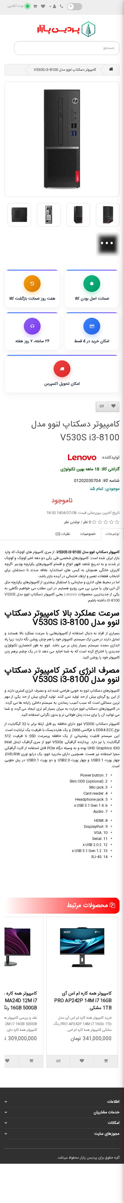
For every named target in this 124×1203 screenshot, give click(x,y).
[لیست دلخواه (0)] (43, 7)
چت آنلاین (15, 6)
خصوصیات (87, 534)
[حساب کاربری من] (52, 7)
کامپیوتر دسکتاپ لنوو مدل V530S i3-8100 (65, 70)
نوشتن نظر (72, 522)
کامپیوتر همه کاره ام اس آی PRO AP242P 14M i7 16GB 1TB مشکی (83, 1001)
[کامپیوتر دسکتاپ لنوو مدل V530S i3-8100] (62, 139)
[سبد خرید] (35, 7)
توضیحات (112, 534)
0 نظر (87, 522)
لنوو (86, 691)
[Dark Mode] (74, 6)
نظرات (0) (62, 534)
